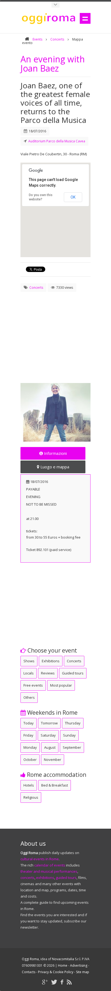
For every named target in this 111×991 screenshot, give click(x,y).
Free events (33, 685)
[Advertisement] (55, 331)
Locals (28, 673)
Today (28, 723)
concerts (27, 877)
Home (62, 965)
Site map (82, 972)
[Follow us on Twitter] (54, 982)
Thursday (73, 723)
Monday (30, 747)
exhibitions (45, 877)
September (72, 747)
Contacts (28, 972)
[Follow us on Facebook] (62, 982)
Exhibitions (51, 661)
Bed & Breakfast (54, 785)
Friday (28, 735)
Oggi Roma (30, 959)
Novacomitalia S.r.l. (66, 959)
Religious (30, 797)
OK (73, 197)
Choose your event (51, 650)
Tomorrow (49, 723)
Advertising (78, 965)
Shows (28, 661)
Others (29, 697)
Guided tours (73, 673)
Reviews (48, 673)
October (30, 759)
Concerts (57, 39)
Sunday (69, 735)
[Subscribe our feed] (69, 982)
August (50, 747)
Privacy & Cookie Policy (55, 972)
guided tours (66, 877)
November (52, 759)
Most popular (61, 685)
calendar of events (49, 865)
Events (37, 39)
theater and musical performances (48, 871)
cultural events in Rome (39, 858)
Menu (85, 18)
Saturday (48, 735)
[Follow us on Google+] (45, 982)
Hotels (28, 785)
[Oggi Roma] (27, 39)
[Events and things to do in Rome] (55, 5)
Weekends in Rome (52, 712)
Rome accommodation (56, 774)
